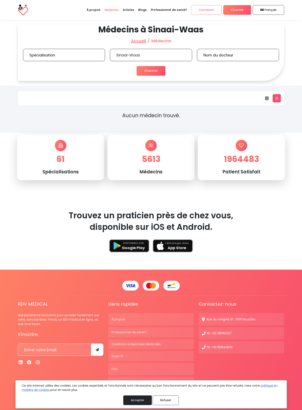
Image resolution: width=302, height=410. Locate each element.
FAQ (114, 369)
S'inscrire (237, 10)
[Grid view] (267, 98)
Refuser (165, 400)
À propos (118, 319)
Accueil (138, 41)
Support (117, 356)
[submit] (97, 350)
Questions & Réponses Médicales (136, 344)
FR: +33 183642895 (220, 347)
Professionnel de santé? (129, 332)
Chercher (151, 71)
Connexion (206, 10)
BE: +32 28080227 (219, 333)
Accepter (137, 400)
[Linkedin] (21, 362)
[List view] (277, 98)
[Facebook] (29, 362)
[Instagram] (38, 362)
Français (271, 10)
